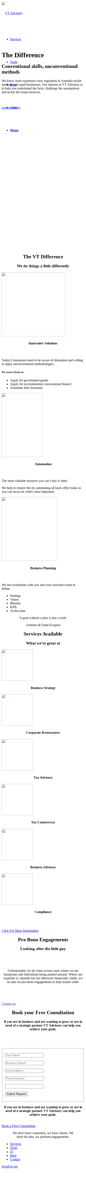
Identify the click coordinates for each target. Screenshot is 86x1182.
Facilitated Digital (68, 1176)
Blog (13, 1155)
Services (15, 1144)
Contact (15, 1159)
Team (13, 1147)
